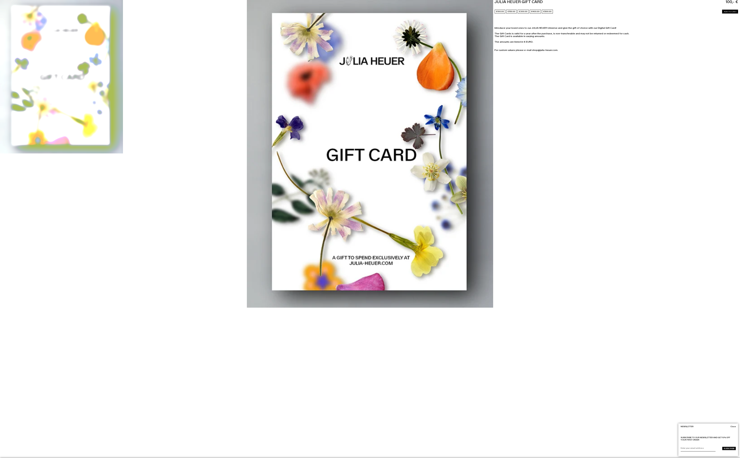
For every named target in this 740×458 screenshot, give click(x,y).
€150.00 (511, 11)
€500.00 (547, 11)
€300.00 (523, 11)
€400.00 (535, 11)
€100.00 (500, 11)
